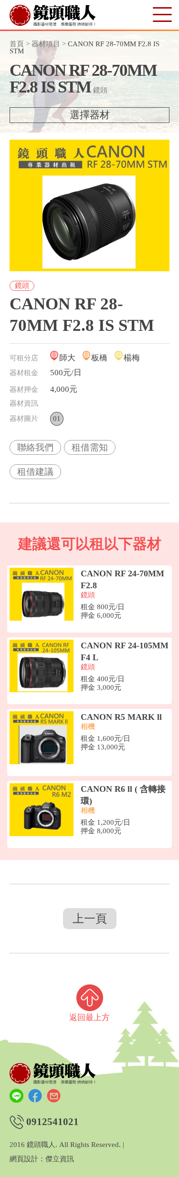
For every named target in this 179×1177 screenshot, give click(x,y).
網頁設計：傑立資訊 (42, 1159)
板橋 (99, 357)
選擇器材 (90, 115)
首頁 (17, 44)
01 (57, 418)
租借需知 (90, 447)
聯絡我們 (35, 447)
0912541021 (52, 1122)
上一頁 (90, 918)
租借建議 (35, 472)
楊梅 (132, 357)
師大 (67, 357)
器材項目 (46, 44)
